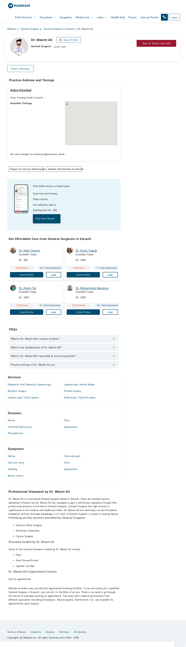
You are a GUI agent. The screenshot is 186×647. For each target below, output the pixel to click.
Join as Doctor (149, 17)
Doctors (50, 632)
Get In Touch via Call (156, 43)
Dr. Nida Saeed (29, 250)
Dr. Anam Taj (27, 288)
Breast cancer (15, 475)
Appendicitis (71, 427)
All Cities (64, 632)
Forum (132, 17)
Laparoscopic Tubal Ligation (23, 397)
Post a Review (20, 68)
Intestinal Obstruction (20, 427)
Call (53, 275)
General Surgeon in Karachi (59, 29)
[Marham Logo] (19, 7)
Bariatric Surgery (17, 391)
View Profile (27, 275)
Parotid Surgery (72, 391)
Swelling (12, 469)
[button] (164, 17)
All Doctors (80, 632)
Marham (11, 29)
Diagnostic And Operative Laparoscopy (29, 384)
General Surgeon (30, 29)
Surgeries (66, 17)
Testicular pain (72, 456)
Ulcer (67, 462)
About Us (36, 632)
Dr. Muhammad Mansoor (92, 288)
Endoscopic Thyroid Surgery (80, 397)
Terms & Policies (16, 632)
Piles (67, 420)
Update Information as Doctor (64, 169)
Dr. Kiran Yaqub (86, 250)
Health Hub (118, 17)
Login (174, 17)
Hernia (11, 420)
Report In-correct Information (27, 169)
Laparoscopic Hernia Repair (79, 384)
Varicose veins (16, 462)
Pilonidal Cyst (15, 433)
